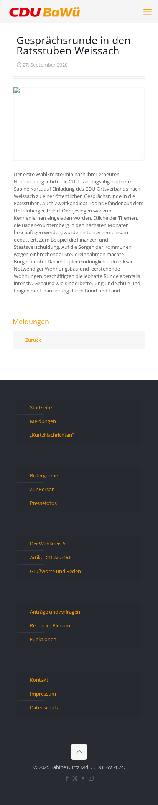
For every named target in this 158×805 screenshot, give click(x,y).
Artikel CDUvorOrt (50, 557)
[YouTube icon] (83, 778)
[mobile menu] (147, 11)
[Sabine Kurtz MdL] (45, 11)
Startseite (41, 407)
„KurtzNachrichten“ (52, 434)
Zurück (33, 339)
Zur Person (42, 489)
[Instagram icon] (91, 778)
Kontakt (39, 679)
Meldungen (43, 421)
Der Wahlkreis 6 (47, 543)
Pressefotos (43, 503)
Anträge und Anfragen (55, 611)
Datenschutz (44, 707)
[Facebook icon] (67, 778)
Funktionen (43, 639)
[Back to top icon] (79, 752)
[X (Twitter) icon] (75, 778)
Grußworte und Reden (55, 571)
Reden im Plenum (50, 625)
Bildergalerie (44, 475)
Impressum (43, 693)
